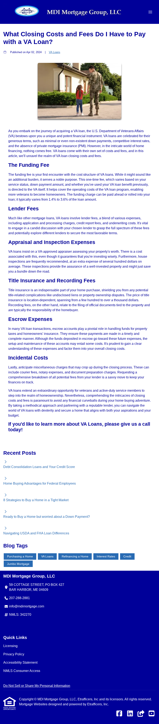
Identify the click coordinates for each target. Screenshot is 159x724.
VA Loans (54, 52)
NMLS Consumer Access (21, 671)
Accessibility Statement (20, 662)
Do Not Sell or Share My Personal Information (36, 685)
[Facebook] (119, 713)
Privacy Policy (13, 654)
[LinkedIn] (130, 713)
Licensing (10, 646)
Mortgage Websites (33, 704)
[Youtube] (151, 713)
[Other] (141, 713)
